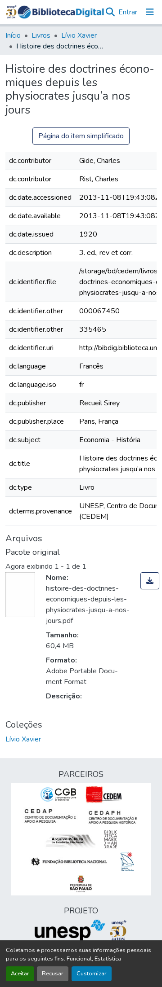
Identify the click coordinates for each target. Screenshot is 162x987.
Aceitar (20, 973)
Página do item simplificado (81, 136)
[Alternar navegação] (150, 12)
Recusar (52, 973)
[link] (149, 580)
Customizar (91, 973)
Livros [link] (41, 35)
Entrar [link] (127, 12)
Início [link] (13, 35)
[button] (60, 12)
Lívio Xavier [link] (79, 35)
